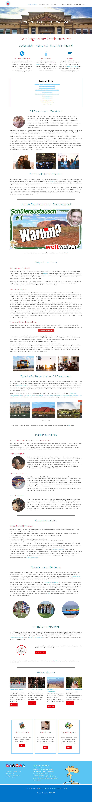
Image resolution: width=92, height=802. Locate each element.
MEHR (22, 745)
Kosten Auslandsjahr (47, 98)
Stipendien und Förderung (35, 689)
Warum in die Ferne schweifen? (47, 88)
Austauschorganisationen (32, 557)
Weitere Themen (47, 104)
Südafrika (24, 397)
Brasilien (41, 395)
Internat (25, 140)
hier (69, 425)
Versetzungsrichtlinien (46, 330)
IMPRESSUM (40, 788)
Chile (45, 395)
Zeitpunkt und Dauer (47, 92)
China (48, 395)
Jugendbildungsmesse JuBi (16, 637)
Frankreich (63, 395)
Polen (80, 395)
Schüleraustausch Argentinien (18, 415)
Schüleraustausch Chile (66, 415)
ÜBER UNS (27, 788)
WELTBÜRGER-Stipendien (47, 102)
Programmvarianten (47, 96)
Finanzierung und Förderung (47, 100)
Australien (26, 395)
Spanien (17, 397)
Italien (67, 395)
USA (71, 393)
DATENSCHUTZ (49, 788)
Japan (71, 395)
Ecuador (58, 395)
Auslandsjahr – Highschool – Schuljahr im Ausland (47, 84)
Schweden (12, 397)
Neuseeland (13, 395)
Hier (49, 593)
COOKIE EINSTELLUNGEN (60, 788)
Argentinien (35, 395)
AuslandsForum (46, 743)
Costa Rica (52, 395)
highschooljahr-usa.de (20, 385)
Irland (30, 395)
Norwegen (75, 395)
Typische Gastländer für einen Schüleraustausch (47, 94)
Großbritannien (20, 395)
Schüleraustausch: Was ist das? (47, 86)
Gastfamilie (52, 181)
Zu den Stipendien (40, 652)
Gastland (45, 273)
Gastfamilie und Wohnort (17, 689)
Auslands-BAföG (76, 576)
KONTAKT (33, 788)
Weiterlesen (14, 704)
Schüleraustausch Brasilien (42, 415)
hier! (67, 253)
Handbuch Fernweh (58, 549)
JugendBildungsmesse (11, 777)
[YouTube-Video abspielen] (46, 229)
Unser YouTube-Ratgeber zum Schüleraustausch (47, 90)
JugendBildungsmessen (72, 66)
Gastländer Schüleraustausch (74, 689)
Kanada (74, 393)
